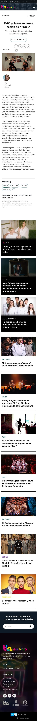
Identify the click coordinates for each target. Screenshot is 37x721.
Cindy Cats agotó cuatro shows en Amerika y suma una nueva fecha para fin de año (17, 483)
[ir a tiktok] (5, 696)
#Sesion (6, 189)
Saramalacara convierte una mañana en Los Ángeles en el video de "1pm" (16, 443)
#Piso (5, 186)
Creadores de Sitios (24, 718)
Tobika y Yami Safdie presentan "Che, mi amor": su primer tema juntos (17, 249)
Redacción (7, 678)
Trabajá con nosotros (10, 690)
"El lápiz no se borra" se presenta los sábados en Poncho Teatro (15, 324)
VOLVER (32, 16)
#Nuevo (15, 186)
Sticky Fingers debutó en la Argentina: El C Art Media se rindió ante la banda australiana (17, 403)
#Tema (24, 186)
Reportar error (8, 684)
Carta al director (9, 681)
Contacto (6, 687)
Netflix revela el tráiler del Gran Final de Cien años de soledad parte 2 (17, 563)
